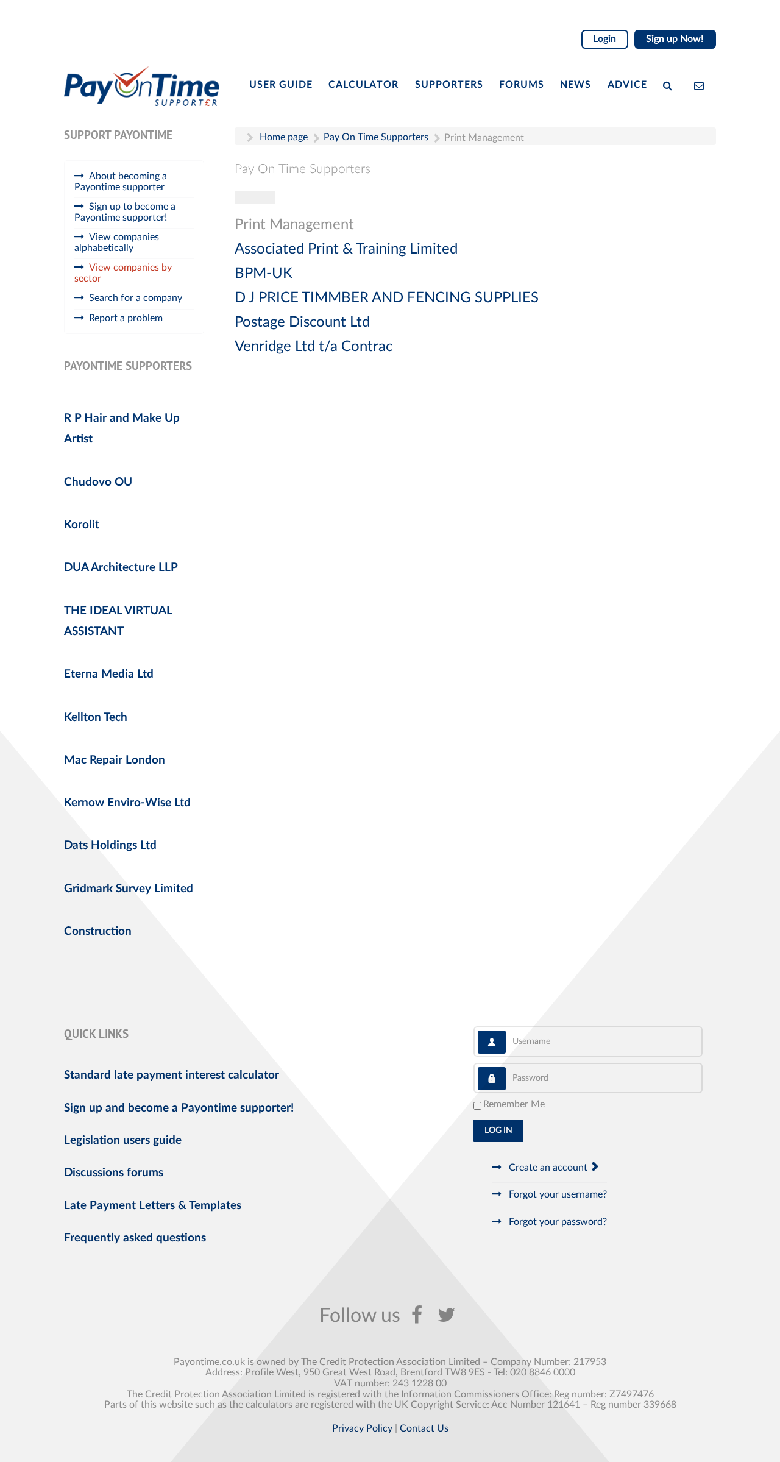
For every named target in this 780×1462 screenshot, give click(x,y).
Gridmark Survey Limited (128, 889)
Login (604, 39)
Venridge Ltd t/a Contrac (313, 346)
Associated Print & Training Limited (346, 249)
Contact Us (424, 1428)
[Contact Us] (701, 84)
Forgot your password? (556, 1222)
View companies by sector (123, 273)
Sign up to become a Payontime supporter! (125, 212)
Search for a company (135, 298)
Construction (98, 931)
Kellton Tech (95, 717)
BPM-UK (263, 273)
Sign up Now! (675, 39)
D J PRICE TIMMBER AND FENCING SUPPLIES (387, 298)
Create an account (548, 1168)
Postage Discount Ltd (302, 322)
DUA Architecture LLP (121, 567)
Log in (498, 1130)
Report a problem (126, 318)
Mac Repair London (114, 760)
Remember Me (514, 1104)
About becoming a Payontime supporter (120, 181)
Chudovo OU (98, 482)
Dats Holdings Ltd (110, 845)
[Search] (670, 84)
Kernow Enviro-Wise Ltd (127, 803)
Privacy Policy (362, 1428)
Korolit (81, 525)
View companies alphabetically (116, 242)
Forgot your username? (556, 1194)
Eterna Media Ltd (109, 674)
